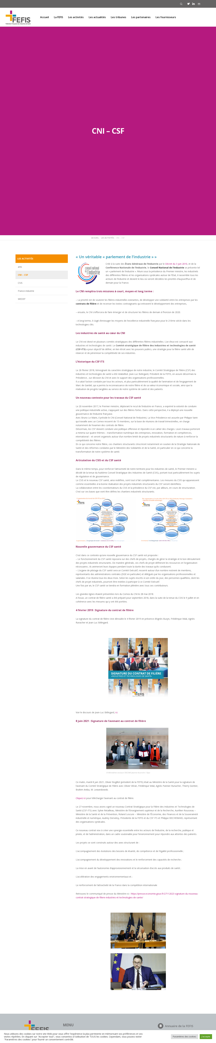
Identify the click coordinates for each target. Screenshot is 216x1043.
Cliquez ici (81, 798)
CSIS (20, 282)
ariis (20, 266)
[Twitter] (188, 3)
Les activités (25, 258)
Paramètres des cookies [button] (184, 1036)
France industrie (26, 290)
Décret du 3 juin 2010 (176, 263)
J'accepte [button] (206, 1036)
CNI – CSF (23, 274)
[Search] (181, 4)
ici (116, 712)
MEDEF (21, 298)
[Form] (199, 4)
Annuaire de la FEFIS (179, 1026)
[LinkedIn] (193, 3)
